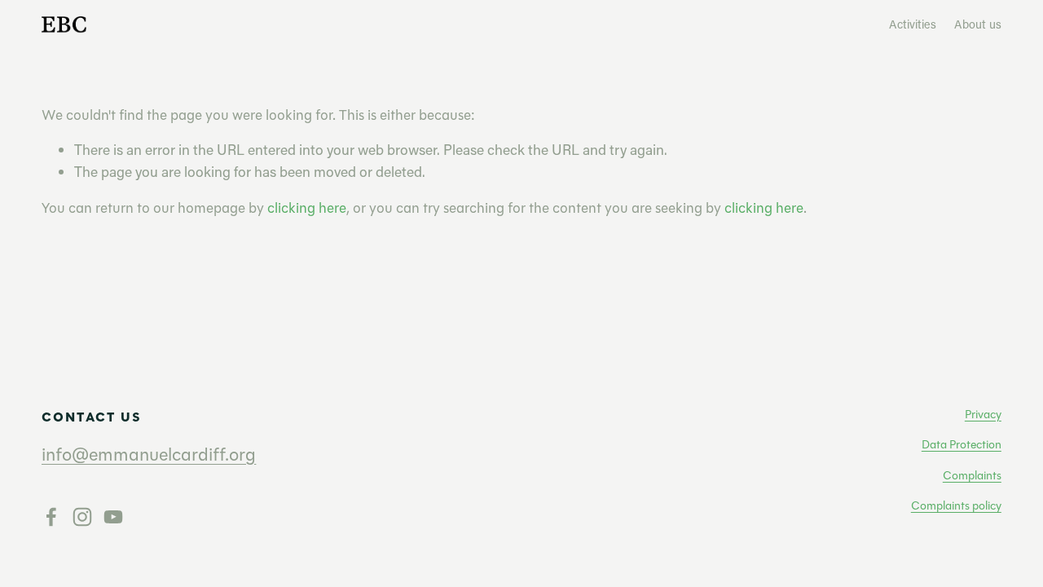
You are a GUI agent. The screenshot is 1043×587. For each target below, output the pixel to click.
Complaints (972, 475)
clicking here (306, 207)
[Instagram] (82, 517)
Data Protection (961, 444)
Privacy (983, 414)
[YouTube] (113, 517)
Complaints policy (956, 505)
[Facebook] (51, 517)
